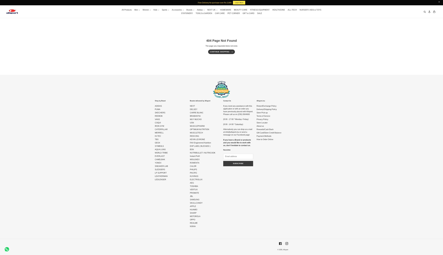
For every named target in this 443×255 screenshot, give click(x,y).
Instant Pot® (195, 156)
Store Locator (262, 123)
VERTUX (194, 190)
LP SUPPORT (161, 173)
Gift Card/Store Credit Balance (269, 133)
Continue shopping (219, 52)
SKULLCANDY (196, 203)
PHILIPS (193, 169)
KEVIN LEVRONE (197, 139)
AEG (192, 183)
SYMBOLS (159, 146)
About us (260, 126)
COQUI (158, 123)
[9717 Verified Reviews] (221, 98)
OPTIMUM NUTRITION (199, 129)
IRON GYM (159, 126)
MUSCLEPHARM (197, 126)
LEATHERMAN (161, 176)
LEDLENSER (160, 180)
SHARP (193, 213)
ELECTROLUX (196, 180)
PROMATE (194, 193)
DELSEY (193, 109)
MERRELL (159, 133)
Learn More (239, 3)
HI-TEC (158, 136)
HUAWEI (193, 210)
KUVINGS (194, 176)
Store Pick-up (262, 113)
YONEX (158, 163)
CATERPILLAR (161, 129)
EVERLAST (160, 156)
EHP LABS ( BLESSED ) (200, 146)
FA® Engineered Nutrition (200, 143)
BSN (192, 149)
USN (192, 123)
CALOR (193, 166)
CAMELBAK (160, 159)
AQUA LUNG (160, 149)
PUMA (157, 109)
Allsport (285, 250)
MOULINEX (195, 159)
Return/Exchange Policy (266, 106)
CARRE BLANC (196, 113)
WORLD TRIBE (161, 153)
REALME (194, 223)
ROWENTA (194, 163)
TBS (157, 139)
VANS (157, 119)
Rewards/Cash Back (265, 129)
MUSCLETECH (196, 133)
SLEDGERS (160, 169)
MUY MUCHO (196, 119)
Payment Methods (264, 136)
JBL (191, 196)
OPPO (192, 220)
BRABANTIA (195, 116)
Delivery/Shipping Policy (267, 109)
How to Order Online (265, 139)
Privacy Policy (262, 119)
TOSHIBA (194, 186)
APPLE (193, 206)
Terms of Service (263, 116)
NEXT (192, 106)
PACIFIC (193, 173)
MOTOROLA (195, 216)
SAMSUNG (194, 200)
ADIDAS (158, 106)
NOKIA (193, 226)
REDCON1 (194, 136)
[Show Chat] (7, 249)
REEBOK (159, 116)
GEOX (157, 143)
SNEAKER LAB (161, 166)
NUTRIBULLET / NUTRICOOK (202, 153)
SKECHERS (160, 113)
